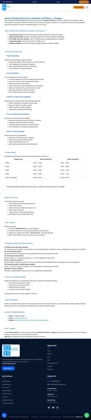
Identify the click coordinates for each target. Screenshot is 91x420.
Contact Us (50, 369)
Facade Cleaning (6, 390)
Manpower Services (7, 400)
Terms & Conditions (44, 417)
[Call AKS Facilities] (4, 415)
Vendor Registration (7, 1)
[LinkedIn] (57, 407)
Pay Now (34, 1)
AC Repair (5, 397)
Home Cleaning (6, 381)
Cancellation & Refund (55, 417)
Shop (48, 357)
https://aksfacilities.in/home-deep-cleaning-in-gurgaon (32, 320)
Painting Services (7, 394)
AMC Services (84, 1)
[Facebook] (49, 407)
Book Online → (79, 7)
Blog (58, 1)
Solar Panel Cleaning (7, 403)
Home (49, 350)
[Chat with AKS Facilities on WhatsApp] (86, 415)
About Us (49, 354)
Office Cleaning (6, 384)
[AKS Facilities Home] (6, 7)
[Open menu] (87, 7)
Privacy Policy (34, 417)
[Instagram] (53, 407)
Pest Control (5, 387)
